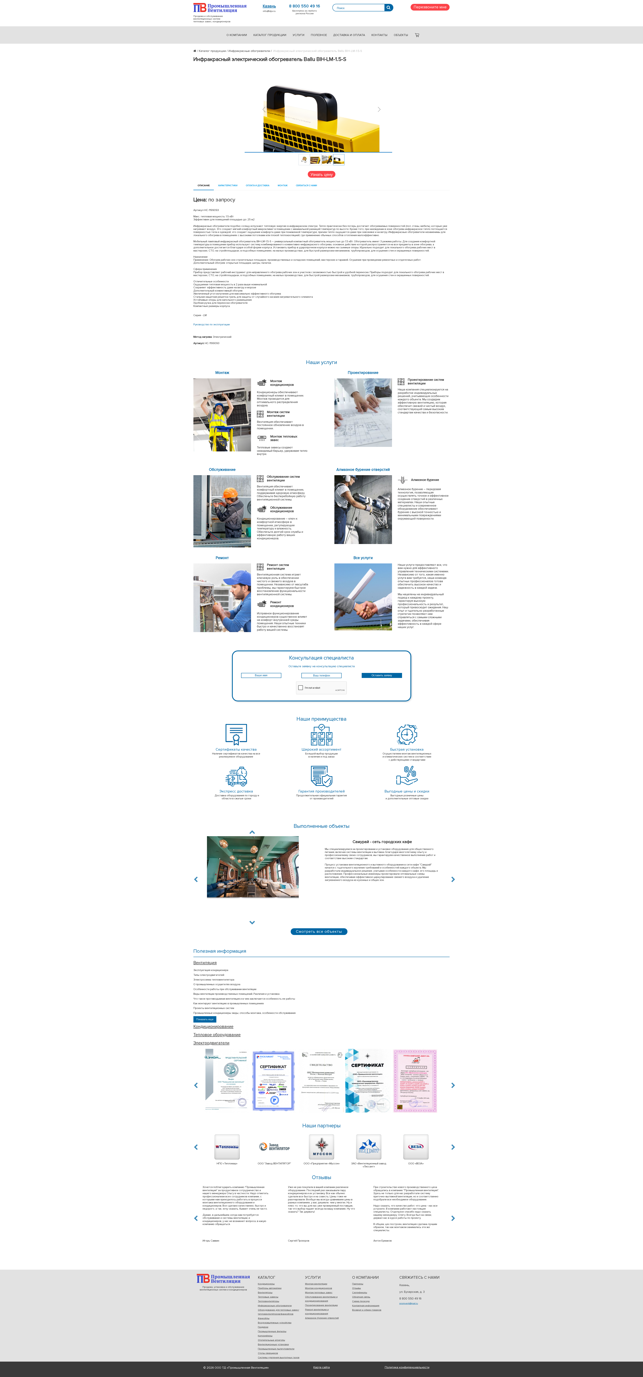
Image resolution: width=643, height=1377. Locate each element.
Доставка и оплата (349, 35)
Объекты (401, 35)
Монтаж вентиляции (316, 1283)
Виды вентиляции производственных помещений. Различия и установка (236, 994)
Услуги (298, 35)
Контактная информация (365, 1305)
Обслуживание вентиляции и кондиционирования (321, 1298)
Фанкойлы (263, 1318)
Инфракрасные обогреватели (275, 1305)
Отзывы (356, 1288)
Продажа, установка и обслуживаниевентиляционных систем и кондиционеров (223, 1278)
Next (252, 922)
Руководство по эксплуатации (211, 324)
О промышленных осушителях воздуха (216, 984)
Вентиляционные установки (273, 1344)
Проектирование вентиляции (321, 1305)
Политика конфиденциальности (407, 1367)
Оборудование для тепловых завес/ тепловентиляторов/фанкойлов (278, 1312)
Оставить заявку (382, 675)
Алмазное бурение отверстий (322, 1318)
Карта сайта (321, 1367)
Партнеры (357, 1283)
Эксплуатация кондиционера (210, 970)
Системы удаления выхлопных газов (278, 1357)
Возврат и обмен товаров (366, 1310)
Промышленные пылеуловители (276, 1348)
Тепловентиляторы (268, 1301)
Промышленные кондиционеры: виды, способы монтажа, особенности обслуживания (244, 1013)
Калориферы (265, 1335)
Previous (196, 879)
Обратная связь (361, 1296)
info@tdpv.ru (269, 11)
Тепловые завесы (268, 1296)
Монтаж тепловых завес (318, 1292)
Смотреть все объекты (319, 931)
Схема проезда (361, 1301)
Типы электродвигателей (208, 975)
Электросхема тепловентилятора (213, 979)
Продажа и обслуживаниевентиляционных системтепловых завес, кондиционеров (219, 8)
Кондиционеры (266, 1283)
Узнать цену (321, 174)
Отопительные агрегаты (271, 1340)
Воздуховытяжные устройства (274, 1322)
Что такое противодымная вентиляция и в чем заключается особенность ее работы (244, 998)
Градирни (263, 1327)
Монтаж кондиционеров (318, 1288)
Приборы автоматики (269, 1288)
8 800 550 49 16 (304, 6)
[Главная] (196, 51)
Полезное (319, 35)
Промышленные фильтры (272, 1331)
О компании (237, 35)
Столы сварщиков (268, 1353)
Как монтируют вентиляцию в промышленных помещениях (228, 1003)
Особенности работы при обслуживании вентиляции (224, 989)
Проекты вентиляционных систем (213, 1008)
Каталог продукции (269, 35)
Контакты (379, 35)
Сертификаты (359, 1292)
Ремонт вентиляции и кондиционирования (317, 1311)
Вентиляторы (265, 1292)
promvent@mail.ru (408, 1303)
